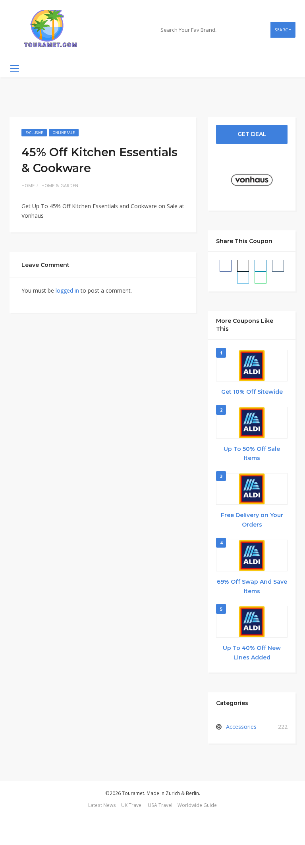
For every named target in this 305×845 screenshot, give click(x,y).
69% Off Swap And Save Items (252, 586)
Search (282, 30)
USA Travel (160, 805)
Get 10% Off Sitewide (252, 391)
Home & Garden (59, 185)
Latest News (102, 805)
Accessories (241, 726)
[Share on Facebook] (226, 266)
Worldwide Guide (197, 805)
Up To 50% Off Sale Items (252, 453)
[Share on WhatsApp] (260, 278)
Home (28, 185)
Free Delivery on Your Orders (252, 520)
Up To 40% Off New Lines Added (252, 652)
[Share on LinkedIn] (260, 266)
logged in (67, 290)
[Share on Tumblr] (278, 266)
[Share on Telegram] (243, 278)
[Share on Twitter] (243, 266)
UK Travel (132, 805)
